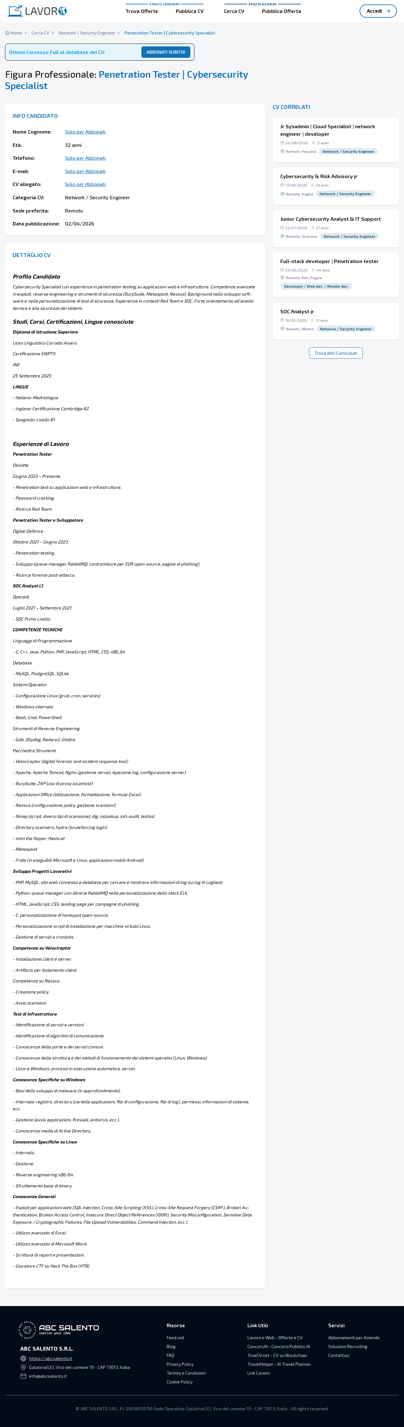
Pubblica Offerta (281, 11)
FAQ (170, 1355)
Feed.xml (175, 1337)
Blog (171, 1346)
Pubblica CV (190, 11)
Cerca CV (234, 11)
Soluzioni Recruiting (347, 1346)
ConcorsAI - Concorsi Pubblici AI (278, 1346)
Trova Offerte (142, 11)
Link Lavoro (258, 1373)
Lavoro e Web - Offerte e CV (275, 1337)
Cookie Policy (180, 1381)
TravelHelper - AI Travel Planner (279, 1364)
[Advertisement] (336, 57)
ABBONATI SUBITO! (165, 52)
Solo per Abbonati (85, 132)
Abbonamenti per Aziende (354, 1337)
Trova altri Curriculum (335, 353)
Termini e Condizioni (186, 1373)
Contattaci (339, 1355)
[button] (336, 139)
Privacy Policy (180, 1364)
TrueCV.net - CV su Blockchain (277, 1355)
